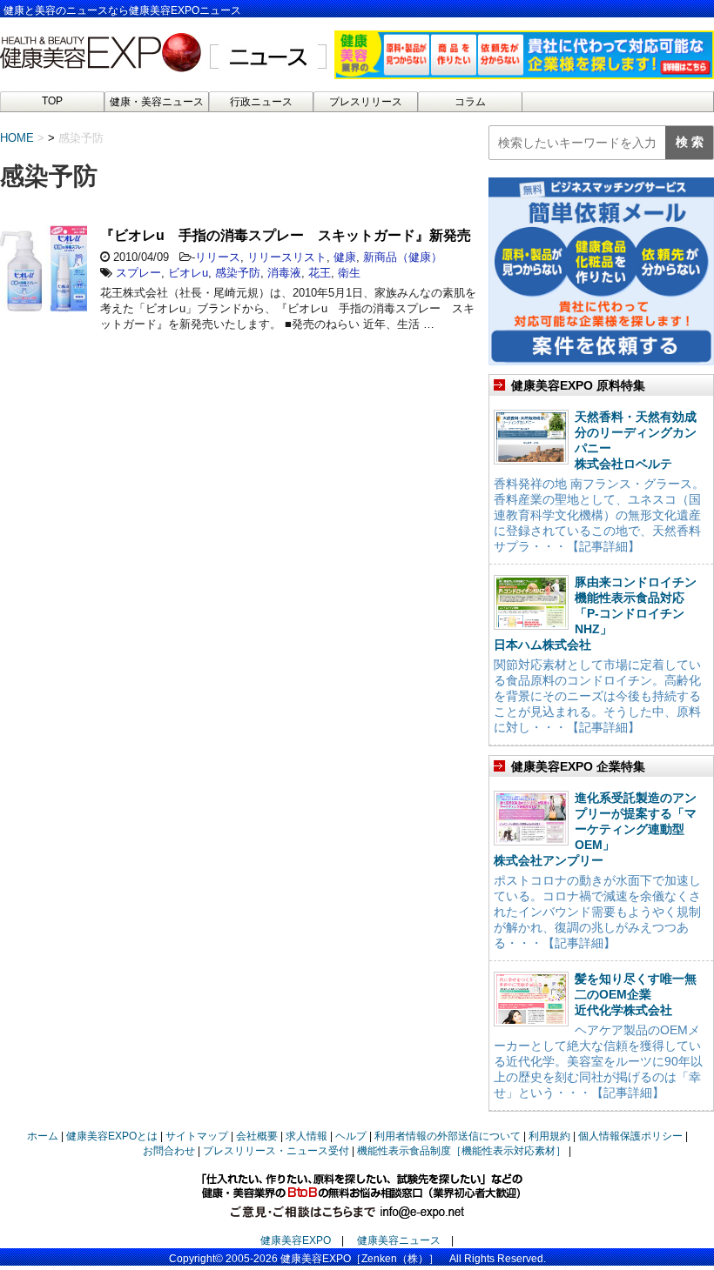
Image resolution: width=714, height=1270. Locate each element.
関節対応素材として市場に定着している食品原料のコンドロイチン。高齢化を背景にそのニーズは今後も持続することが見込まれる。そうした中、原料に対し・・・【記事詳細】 (597, 696)
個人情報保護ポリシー (630, 1136)
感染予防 (237, 272)
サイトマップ (196, 1136)
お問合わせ (169, 1151)
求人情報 (306, 1136)
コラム (470, 102)
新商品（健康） (402, 257)
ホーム (42, 1136)
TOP (52, 101)
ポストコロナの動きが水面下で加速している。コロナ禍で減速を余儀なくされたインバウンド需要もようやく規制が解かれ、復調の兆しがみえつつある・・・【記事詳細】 (597, 911)
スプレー (138, 272)
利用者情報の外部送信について (447, 1136)
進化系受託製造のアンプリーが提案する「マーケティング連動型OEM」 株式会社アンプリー (595, 829)
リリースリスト (287, 257)
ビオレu (188, 272)
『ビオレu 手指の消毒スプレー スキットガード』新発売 (285, 235)
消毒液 (284, 272)
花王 (319, 272)
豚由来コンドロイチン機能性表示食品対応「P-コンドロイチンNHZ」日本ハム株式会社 (595, 613)
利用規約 (549, 1136)
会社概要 (257, 1136)
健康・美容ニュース (157, 102)
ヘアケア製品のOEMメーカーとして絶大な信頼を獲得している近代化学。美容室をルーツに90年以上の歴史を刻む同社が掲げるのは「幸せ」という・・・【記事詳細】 (598, 1061)
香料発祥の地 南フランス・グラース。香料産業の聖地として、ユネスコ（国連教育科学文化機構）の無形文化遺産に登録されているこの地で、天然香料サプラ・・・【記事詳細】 (599, 515)
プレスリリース (365, 102)
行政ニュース (261, 102)
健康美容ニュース (399, 1240)
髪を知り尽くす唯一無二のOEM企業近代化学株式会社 (636, 994)
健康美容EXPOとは (112, 1136)
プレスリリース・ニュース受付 (276, 1151)
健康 (344, 257)
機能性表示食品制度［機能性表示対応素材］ (461, 1151)
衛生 (349, 272)
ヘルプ (351, 1136)
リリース (217, 257)
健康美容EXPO (295, 1240)
